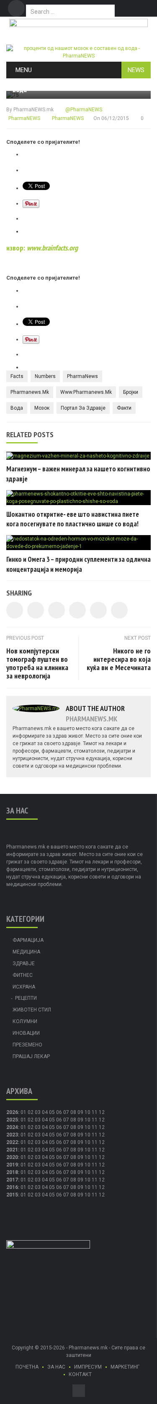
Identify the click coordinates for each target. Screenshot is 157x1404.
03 (38, 1112)
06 (59, 1112)
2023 (12, 1135)
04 (45, 1112)
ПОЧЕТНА (27, 1367)
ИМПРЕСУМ (88, 1367)
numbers (45, 376)
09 (80, 1120)
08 (73, 1120)
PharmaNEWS (23, 118)
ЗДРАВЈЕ (24, 963)
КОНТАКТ (80, 1374)
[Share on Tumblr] (77, 610)
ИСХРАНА (24, 987)
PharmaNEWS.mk (33, 110)
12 (102, 1120)
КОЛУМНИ (25, 1021)
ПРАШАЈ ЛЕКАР (31, 1056)
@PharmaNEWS (83, 110)
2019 (12, 1165)
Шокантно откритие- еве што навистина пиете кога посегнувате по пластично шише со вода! (72, 519)
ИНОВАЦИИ (26, 1033)
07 (66, 1112)
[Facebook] (16, 8)
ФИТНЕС (23, 975)
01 (23, 1112)
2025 (12, 1120)
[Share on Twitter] (35, 610)
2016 (12, 1187)
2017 (12, 1180)
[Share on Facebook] (14, 610)
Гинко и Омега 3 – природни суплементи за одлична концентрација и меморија (78, 564)
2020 (12, 1157)
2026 (12, 1112)
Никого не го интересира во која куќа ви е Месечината (119, 659)
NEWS (136, 70)
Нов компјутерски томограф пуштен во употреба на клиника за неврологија (37, 663)
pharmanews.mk (29, 392)
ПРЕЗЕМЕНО (27, 1045)
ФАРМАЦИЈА (28, 940)
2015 (12, 1195)
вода (16, 408)
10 (87, 1120)
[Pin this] (119, 610)
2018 (12, 1172)
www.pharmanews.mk (86, 392)
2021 (12, 1150)
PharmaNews (82, 376)
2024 (12, 1127)
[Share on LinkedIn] (56, 610)
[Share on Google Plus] (98, 610)
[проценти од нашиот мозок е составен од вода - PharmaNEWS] (78, 52)
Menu (23, 70)
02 (30, 1112)
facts (16, 376)
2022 (12, 1142)
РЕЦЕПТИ (26, 998)
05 (52, 1112)
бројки (130, 392)
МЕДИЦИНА (26, 952)
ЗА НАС (56, 1367)
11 (95, 1120)
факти (124, 408)
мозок (41, 408)
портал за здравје (83, 408)
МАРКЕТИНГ (125, 1367)
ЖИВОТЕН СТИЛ (32, 1010)
